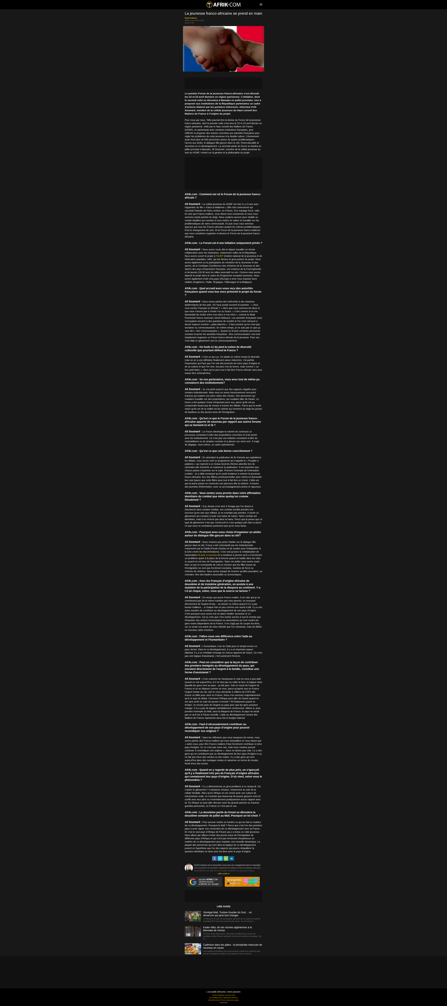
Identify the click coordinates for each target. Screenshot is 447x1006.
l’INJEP (219, 256)
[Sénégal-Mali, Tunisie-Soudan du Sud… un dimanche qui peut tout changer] (193, 916)
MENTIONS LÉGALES (231, 998)
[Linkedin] (231, 858)
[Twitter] (220, 858)
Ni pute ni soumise (207, 555)
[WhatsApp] (226, 858)
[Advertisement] (223, 83)
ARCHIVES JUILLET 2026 (216, 1000)
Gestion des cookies (232, 1000)
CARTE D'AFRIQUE (218, 995)
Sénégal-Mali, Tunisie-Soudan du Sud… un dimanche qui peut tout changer (227, 914)
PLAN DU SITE (230, 995)
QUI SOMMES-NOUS (216, 998)
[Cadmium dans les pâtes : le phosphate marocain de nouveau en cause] (193, 948)
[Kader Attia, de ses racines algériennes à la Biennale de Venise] (193, 931)
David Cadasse (191, 18)
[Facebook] (214, 858)
